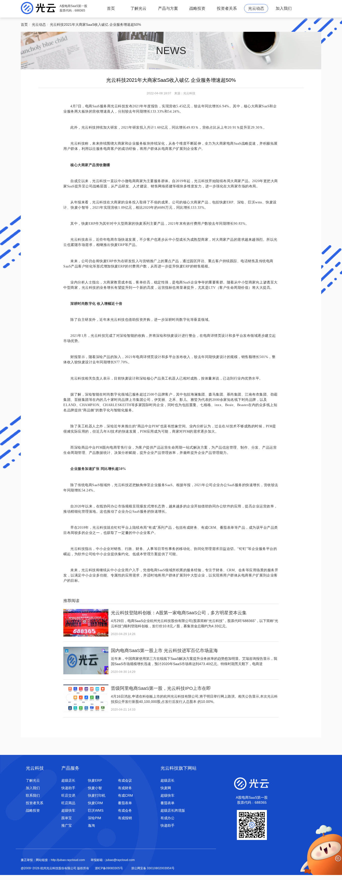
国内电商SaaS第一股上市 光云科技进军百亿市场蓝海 (164, 650)
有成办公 (167, 818)
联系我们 (33, 795)
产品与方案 (168, 8)
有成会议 (125, 780)
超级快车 (68, 810)
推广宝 (66, 825)
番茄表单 (125, 803)
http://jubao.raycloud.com (68, 860)
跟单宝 (66, 818)
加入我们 (284, 8)
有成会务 (125, 810)
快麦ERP (95, 780)
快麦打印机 (96, 795)
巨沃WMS (95, 810)
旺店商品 (68, 803)
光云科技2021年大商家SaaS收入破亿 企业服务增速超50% (95, 25)
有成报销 (125, 818)
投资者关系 (227, 8)
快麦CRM (95, 803)
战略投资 (197, 8)
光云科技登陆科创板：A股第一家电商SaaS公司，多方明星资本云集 (179, 612)
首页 (111, 8)
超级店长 (68, 780)
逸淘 (91, 825)
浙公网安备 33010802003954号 (153, 868)
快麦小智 (95, 788)
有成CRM (125, 795)
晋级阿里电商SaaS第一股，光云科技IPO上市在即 (161, 688)
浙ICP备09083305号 (109, 868)
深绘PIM (94, 818)
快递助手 (68, 788)
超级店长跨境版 (172, 810)
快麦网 (165, 788)
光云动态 (256, 8)
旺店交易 (68, 795)
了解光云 (138, 8)
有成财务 (125, 788)
